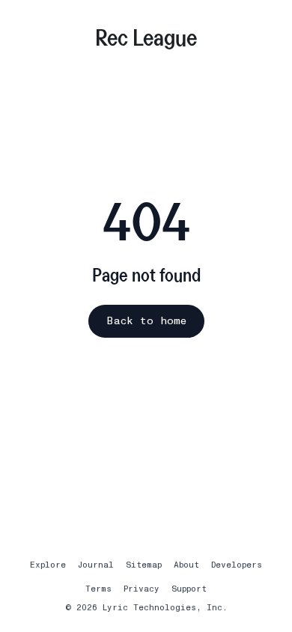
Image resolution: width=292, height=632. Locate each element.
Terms (98, 589)
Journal (96, 565)
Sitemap (144, 565)
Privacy (141, 589)
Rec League (146, 37)
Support (189, 589)
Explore (48, 565)
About (186, 565)
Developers (236, 565)
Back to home (146, 321)
